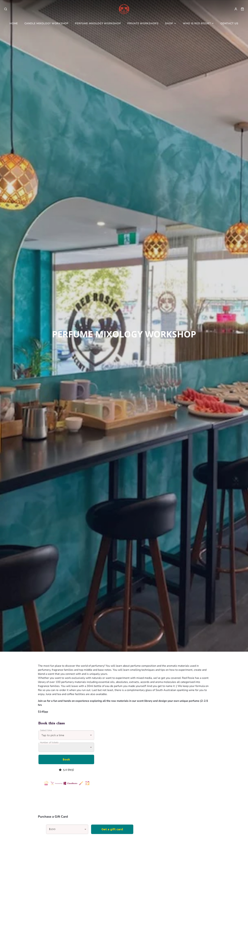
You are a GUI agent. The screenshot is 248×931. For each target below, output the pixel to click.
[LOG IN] (235, 9)
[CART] (242, 9)
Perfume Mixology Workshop (98, 23)
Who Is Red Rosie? (197, 23)
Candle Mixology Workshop (46, 23)
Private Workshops (143, 23)
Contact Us (229, 23)
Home (14, 23)
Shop (169, 23)
